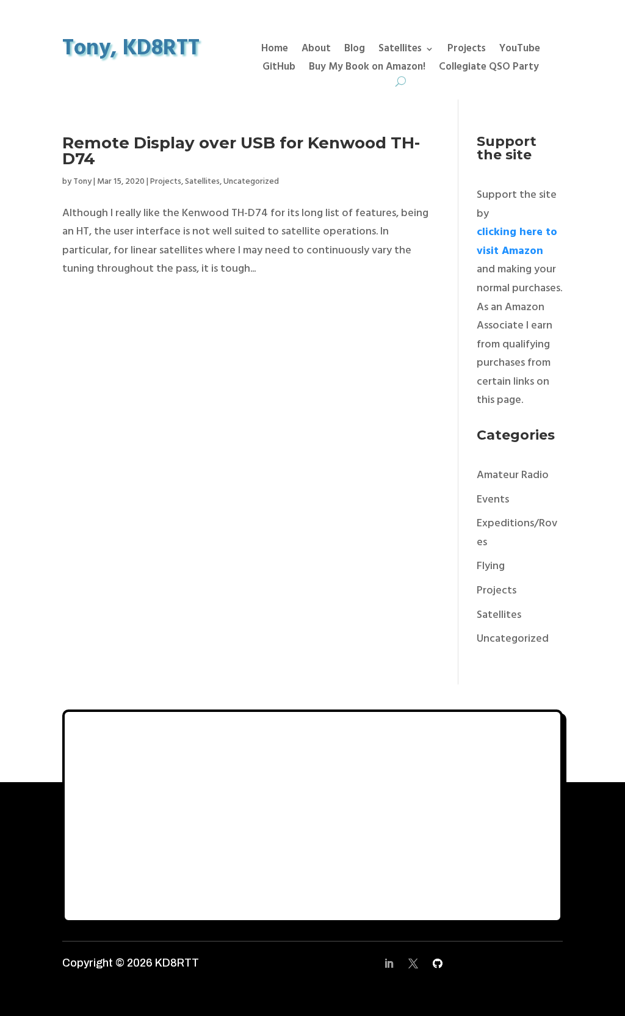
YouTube (519, 51)
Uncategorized (251, 182)
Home (274, 51)
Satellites (400, 51)
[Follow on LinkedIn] (389, 963)
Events (493, 500)
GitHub (278, 69)
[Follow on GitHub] (437, 963)
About (316, 51)
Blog (354, 51)
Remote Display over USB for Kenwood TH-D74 (241, 151)
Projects (466, 51)
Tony (82, 182)
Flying (491, 566)
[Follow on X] (413, 963)
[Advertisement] (312, 815)
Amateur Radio (513, 475)
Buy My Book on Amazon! (367, 69)
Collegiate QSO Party (489, 69)
